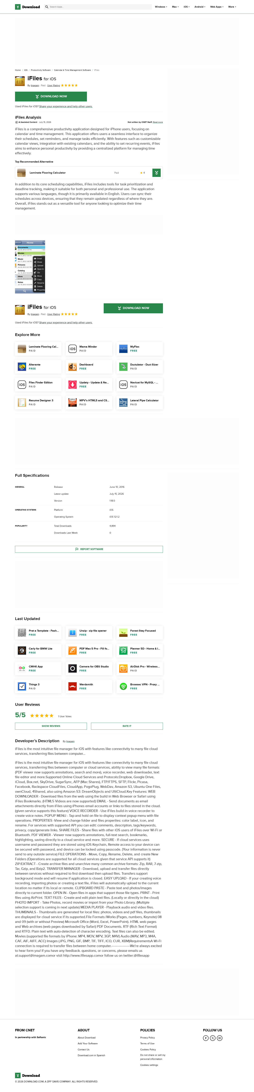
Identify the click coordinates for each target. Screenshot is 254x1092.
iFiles (41, 78)
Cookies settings (149, 1065)
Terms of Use (147, 1043)
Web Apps (216, 7)
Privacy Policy (147, 1037)
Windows (160, 7)
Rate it (127, 726)
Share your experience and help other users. (66, 106)
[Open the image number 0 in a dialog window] (30, 266)
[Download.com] (27, 7)
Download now (54, 96)
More (231, 6)
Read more (158, 122)
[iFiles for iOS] (20, 81)
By (33, 85)
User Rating (53, 85)
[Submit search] (47, 7)
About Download (87, 1037)
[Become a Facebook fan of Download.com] (206, 1038)
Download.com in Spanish (91, 1055)
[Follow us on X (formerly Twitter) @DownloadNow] (212, 1038)
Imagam (70, 741)
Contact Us (84, 1049)
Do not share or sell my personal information (152, 1057)
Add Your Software (88, 1043)
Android (199, 7)
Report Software (91, 549)
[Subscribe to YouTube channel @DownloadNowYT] (219, 1038)
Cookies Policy (148, 1049)
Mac (174, 7)
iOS (186, 7)
